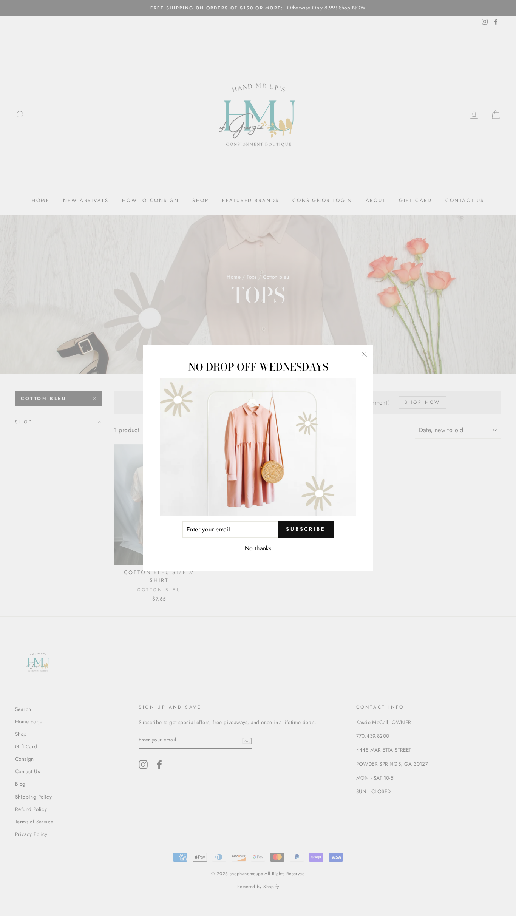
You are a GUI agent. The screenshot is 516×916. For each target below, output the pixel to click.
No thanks (258, 548)
